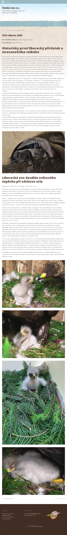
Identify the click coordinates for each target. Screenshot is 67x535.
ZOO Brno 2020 (59, 498)
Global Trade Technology (36, 526)
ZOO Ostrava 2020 (8, 498)
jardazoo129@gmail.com (34, 513)
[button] (3, 2)
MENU (7, 2)
